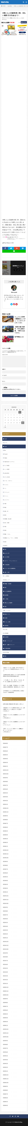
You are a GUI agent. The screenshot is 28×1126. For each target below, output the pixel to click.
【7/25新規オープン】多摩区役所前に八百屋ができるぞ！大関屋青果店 (13, 691)
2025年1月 (5, 804)
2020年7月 (5, 1006)
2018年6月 (5, 1097)
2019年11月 (5, 1033)
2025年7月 (5, 785)
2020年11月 (5, 991)
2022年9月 (5, 907)
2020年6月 (5, 1010)
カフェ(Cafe (7, 477)
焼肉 (5, 530)
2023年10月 (5, 857)
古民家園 (6, 633)
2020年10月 (5, 995)
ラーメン (6, 496)
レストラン (6, 499)
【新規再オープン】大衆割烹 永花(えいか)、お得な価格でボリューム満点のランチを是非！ (14, 708)
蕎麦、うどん (7, 534)
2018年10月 (5, 1082)
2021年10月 (5, 949)
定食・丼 (6, 511)
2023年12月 (5, 850)
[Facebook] (5, 248)
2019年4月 (5, 1059)
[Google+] (17, 248)
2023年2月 (5, 888)
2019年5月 (5, 1055)
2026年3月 (5, 762)
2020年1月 (5, 1025)
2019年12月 (5, 1029)
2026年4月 (5, 758)
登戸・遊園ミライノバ (9, 644)
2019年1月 (5, 1071)
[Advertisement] (14, 53)
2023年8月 (5, 865)
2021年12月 (5, 941)
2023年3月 (5, 884)
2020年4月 (5, 1017)
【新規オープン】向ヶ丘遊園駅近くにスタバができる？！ (14, 715)
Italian (5, 458)
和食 (5, 507)
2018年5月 (5, 1101)
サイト (3, 381)
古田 (20, 704)
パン (5, 488)
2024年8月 (5, 819)
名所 (5, 587)
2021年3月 (5, 975)
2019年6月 (5, 1052)
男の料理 (6, 637)
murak (5, 711)
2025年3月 (5, 800)
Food (5, 446)
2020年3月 (5, 1021)
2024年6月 (5, 827)
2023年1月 (5, 892)
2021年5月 (5, 968)
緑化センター (7, 579)
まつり (5, 442)
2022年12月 (5, 895)
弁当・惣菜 (6, 522)
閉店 (5, 656)
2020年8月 (5, 1002)
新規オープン (7, 614)
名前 (3, 369)
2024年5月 (5, 831)
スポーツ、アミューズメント (10, 560)
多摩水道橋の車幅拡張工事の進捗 (10, 704)
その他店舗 (6, 564)
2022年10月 (5, 903)
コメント (4, 354)
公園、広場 (6, 572)
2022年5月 (5, 922)
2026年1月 (5, 766)
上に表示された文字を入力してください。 (11, 389)
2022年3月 (5, 930)
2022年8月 (5, 911)
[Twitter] (11, 248)
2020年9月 (5, 998)
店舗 (5, 606)
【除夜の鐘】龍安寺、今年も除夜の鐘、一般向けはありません (20, 329)
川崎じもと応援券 (20, 18)
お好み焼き (6, 473)
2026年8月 (5, 743)
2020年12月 (5, 987)
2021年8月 (5, 956)
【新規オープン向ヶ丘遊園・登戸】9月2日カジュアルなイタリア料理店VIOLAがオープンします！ (13, 669)
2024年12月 (5, 808)
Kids (5, 549)
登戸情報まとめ (19, 337)
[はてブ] (23, 248)
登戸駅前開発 (7, 648)
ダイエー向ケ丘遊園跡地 (9, 568)
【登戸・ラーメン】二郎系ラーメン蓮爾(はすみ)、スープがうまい (13, 729)
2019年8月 (5, 1044)
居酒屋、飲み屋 (7, 518)
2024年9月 (5, 815)
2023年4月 (5, 880)
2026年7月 (5, 747)
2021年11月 (5, 945)
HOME (3, 6)
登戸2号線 (6, 652)
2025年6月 (5, 789)
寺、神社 (6, 599)
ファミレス (6, 492)
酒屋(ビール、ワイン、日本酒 (11, 538)
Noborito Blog (5, 2)
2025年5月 (5, 793)
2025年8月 (5, 781)
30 (22, 422)
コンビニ (6, 484)
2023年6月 (5, 873)
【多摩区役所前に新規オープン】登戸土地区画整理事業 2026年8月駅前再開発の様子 (14, 675)
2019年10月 (5, 1036)
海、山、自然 (7, 621)
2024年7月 (5, 823)
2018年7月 (5, 1094)
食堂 (5, 541)
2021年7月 (5, 960)
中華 (5, 503)
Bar (5, 450)
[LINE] (14, 251)
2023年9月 (5, 861)
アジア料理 (6, 465)
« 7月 (5, 427)
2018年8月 (5, 1090)
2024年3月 (5, 838)
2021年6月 (5, 964)
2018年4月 (5, 1105)
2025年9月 (5, 777)
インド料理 (6, 469)
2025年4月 (5, 796)
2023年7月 (5, 869)
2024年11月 (5, 812)
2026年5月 (5, 754)
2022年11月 (5, 899)
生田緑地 (6, 625)
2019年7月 (5, 1048)
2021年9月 (5, 953)
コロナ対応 (6, 557)
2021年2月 (5, 979)
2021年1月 (5, 983)
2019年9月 (5, 1040)
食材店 (5, 545)
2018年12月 (5, 1075)
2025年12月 (5, 770)
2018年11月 (5, 1078)
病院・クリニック (8, 640)
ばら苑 (5, 629)
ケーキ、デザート (8, 480)
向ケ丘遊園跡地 (7, 591)
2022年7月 (5, 914)
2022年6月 (5, 918)
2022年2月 (5, 934)
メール (4, 375)
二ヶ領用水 (6, 576)
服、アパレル (7, 610)
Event (5, 438)
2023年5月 (5, 876)
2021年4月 (5, 972)
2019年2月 (5, 1067)
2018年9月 (5, 1086)
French (5, 454)
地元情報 (10, 6)
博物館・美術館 (7, 583)
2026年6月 (5, 751)
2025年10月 (5, 773)
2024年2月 (5, 842)
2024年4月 (5, 834)
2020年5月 (5, 1014)
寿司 (5, 515)
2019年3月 (5, 1063)
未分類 (5, 618)
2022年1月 (5, 937)
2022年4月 (5, 926)
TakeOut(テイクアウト (9, 461)
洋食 (5, 526)
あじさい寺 (6, 553)
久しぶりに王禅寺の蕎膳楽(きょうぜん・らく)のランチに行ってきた (20, 319)
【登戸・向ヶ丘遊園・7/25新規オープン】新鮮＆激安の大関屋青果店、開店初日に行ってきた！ (14, 686)
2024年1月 (5, 846)
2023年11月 (5, 853)
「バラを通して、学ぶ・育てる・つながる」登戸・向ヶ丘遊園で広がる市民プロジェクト (13, 680)
